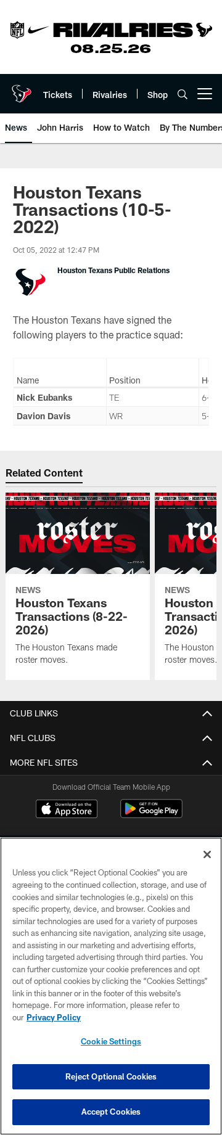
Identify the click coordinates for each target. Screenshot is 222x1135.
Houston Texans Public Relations (113, 270)
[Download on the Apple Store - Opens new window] (67, 810)
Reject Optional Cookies (111, 1076)
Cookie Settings (111, 1041)
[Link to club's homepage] (21, 89)
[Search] (182, 94)
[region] (111, 986)
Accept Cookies (111, 1112)
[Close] (207, 854)
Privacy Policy (54, 1017)
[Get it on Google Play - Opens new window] (151, 815)
